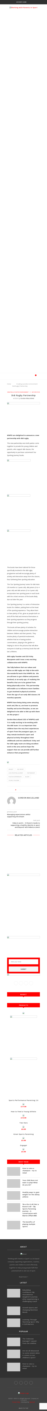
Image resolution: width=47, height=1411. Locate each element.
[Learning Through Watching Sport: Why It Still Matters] (13, 1322)
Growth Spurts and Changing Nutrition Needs (30, 1309)
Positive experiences (15, 777)
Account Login (21, 2)
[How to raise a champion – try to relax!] (13, 1171)
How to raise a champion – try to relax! (29, 1170)
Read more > (23, 1277)
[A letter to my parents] (23, 851)
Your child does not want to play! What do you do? (30, 1182)
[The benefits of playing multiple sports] (13, 1225)
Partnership (31, 773)
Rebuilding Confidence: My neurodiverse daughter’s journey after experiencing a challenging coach (30, 1295)
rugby (27, 777)
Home (9, 384)
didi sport (20, 769)
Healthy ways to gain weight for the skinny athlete (31, 1194)
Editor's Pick (36, 392)
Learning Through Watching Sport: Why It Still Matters (30, 1321)
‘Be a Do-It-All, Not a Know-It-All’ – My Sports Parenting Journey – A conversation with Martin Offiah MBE (30, 1210)
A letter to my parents (23, 865)
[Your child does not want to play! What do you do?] (13, 1183)
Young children (14, 780)
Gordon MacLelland (27, 398)
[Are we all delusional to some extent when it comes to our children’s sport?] (13, 1354)
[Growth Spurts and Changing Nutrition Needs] (13, 1310)
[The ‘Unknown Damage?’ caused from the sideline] (13, 1342)
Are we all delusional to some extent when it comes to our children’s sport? (31, 1354)
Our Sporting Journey (16, 773)
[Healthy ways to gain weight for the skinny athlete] (13, 1195)
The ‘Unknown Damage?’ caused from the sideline (29, 1341)
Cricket (11, 769)
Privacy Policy (16, 1402)
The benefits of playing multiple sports (28, 1224)
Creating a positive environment (26, 384)
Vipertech (32, 1402)
